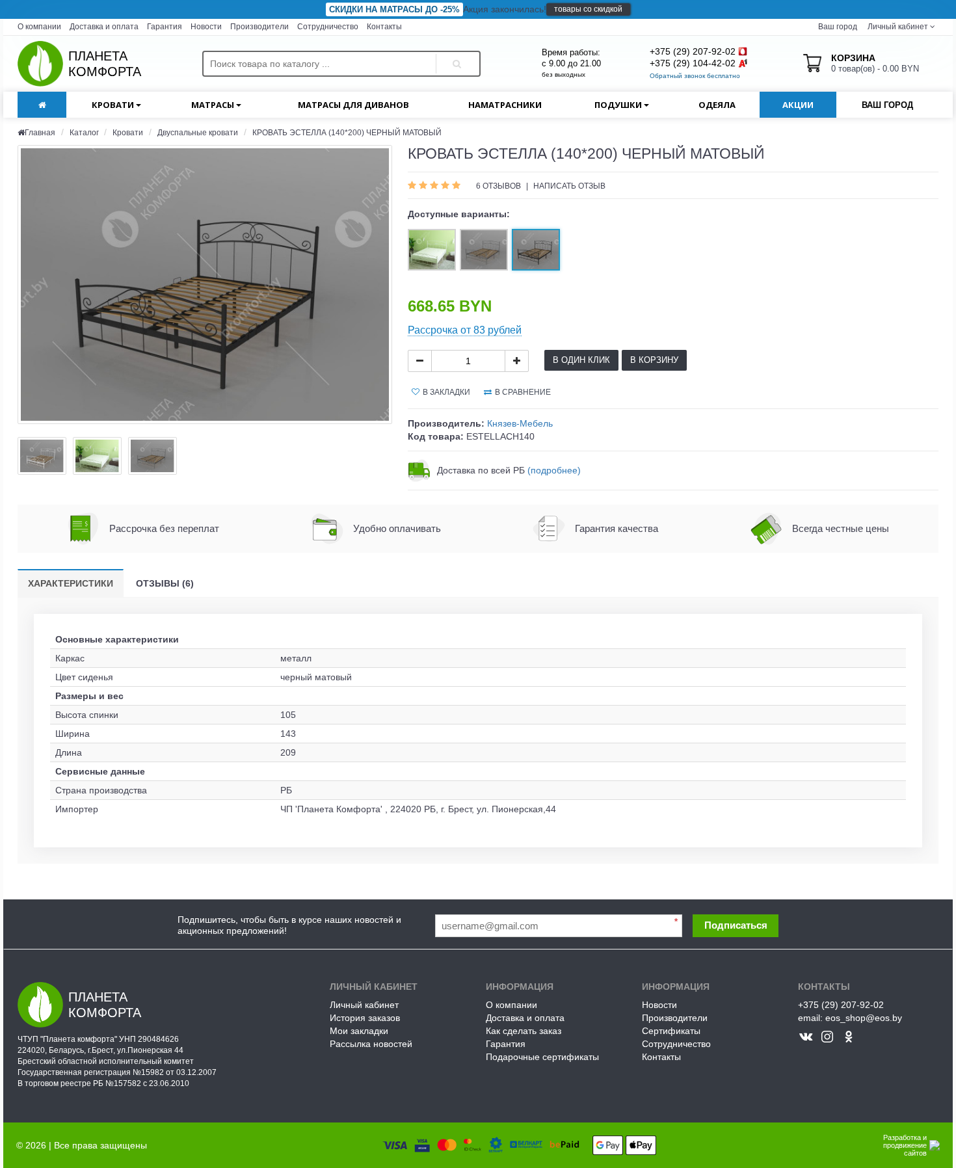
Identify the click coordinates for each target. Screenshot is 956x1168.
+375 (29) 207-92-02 (693, 51)
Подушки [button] (619, 105)
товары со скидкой (588, 9)
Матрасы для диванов (353, 105)
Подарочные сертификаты (542, 1057)
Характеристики (70, 583)
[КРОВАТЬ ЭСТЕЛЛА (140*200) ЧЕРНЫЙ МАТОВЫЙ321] (205, 284)
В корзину (654, 360)
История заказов (365, 1018)
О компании (39, 26)
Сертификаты (671, 1031)
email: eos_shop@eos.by (850, 1018)
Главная (40, 132)
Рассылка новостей (371, 1044)
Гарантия (164, 26)
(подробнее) (554, 470)
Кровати (128, 132)
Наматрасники (505, 105)
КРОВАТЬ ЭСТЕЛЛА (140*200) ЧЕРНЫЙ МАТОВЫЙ (347, 132)
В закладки (446, 392)
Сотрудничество (327, 26)
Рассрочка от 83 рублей (465, 330)
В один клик (581, 360)
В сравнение (523, 392)
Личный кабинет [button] (897, 26)
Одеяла (717, 105)
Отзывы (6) (165, 583)
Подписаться (735, 925)
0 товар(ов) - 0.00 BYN (875, 63)
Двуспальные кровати (197, 132)
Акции (798, 105)
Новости (206, 26)
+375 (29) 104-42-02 (693, 63)
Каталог (85, 132)
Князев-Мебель (520, 423)
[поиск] (455, 53)
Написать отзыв (569, 186)
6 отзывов (499, 186)
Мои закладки (359, 1031)
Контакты (384, 26)
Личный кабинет (364, 1005)
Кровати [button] (114, 105)
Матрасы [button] (213, 105)
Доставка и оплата (104, 26)
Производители (259, 26)
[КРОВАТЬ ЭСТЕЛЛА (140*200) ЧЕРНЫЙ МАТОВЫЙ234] (42, 455)
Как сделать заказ (523, 1031)
